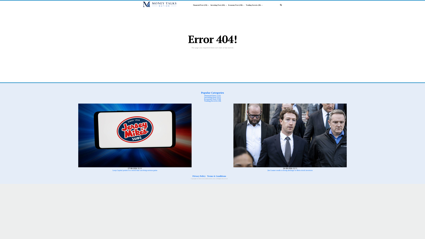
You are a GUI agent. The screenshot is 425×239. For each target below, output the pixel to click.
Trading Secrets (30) (253, 5)
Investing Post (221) (218, 5)
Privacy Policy (199, 176)
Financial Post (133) (200, 5)
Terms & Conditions (216, 176)
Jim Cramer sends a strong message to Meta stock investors (290, 170)
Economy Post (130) (235, 5)
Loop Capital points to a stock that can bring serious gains (135, 170)
